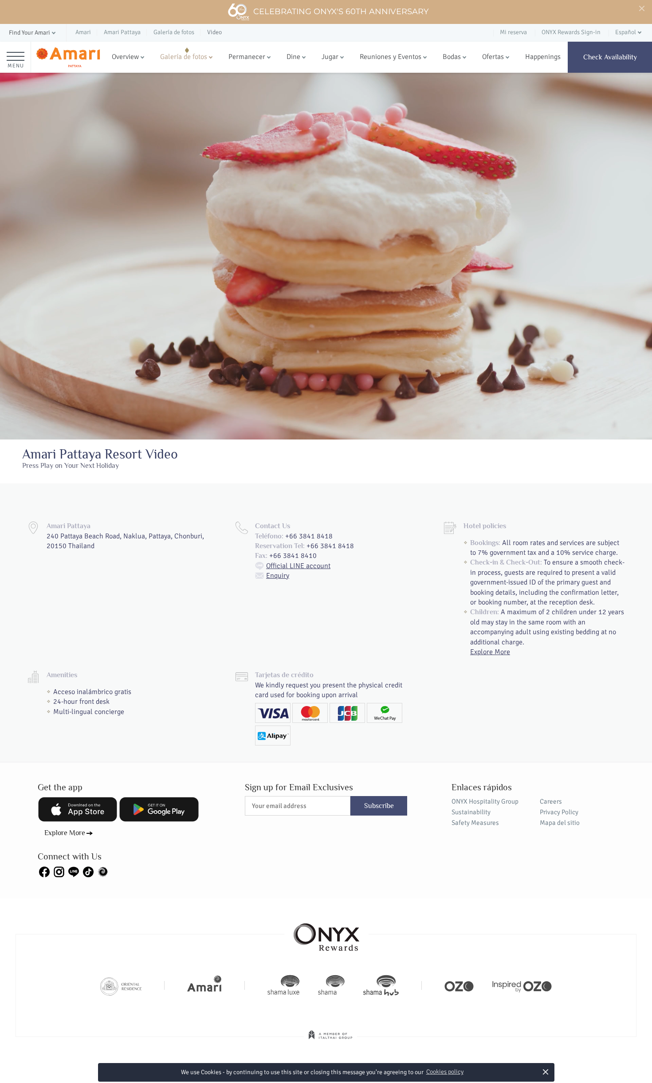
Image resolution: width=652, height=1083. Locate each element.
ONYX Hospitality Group (485, 801)
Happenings (543, 56)
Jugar (330, 56)
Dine (293, 56)
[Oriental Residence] (121, 985)
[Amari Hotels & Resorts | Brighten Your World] (204, 985)
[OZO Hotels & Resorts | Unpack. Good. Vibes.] (459, 985)
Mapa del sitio (560, 823)
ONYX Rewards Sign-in (571, 32)
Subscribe (379, 806)
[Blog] (103, 871)
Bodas (452, 56)
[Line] (73, 871)
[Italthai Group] (330, 1041)
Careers (551, 801)
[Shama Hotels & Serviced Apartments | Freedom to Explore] (331, 985)
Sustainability (471, 812)
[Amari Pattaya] (67, 57)
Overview (125, 56)
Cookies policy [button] (444, 1071)
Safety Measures (475, 823)
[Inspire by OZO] (522, 985)
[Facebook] (44, 871)
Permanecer (246, 56)
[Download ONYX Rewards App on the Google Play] (159, 809)
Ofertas (493, 56)
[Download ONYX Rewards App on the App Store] (78, 809)
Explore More (490, 651)
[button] (33, 33)
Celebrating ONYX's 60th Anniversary (340, 11)
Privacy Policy (559, 812)
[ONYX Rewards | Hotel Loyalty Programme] (326, 933)
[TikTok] (88, 871)
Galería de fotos (183, 56)
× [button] (545, 1072)
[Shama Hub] (381, 985)
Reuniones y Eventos (390, 56)
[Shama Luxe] (283, 985)
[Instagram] (59, 871)
